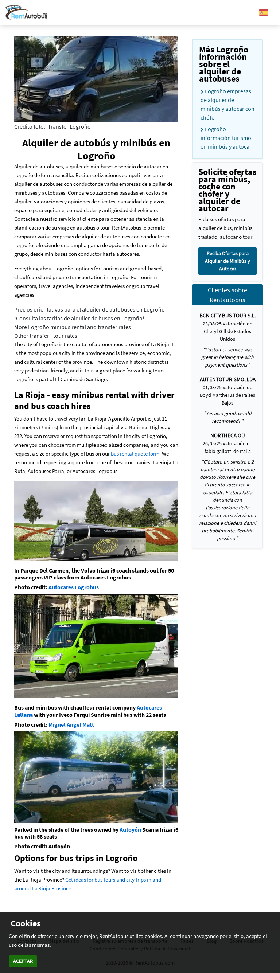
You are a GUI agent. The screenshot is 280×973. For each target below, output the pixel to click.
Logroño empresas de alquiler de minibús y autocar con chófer (227, 104)
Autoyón (130, 829)
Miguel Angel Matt (71, 724)
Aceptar (23, 961)
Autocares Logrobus (73, 587)
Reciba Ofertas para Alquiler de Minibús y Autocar (227, 261)
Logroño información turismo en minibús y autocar (226, 137)
